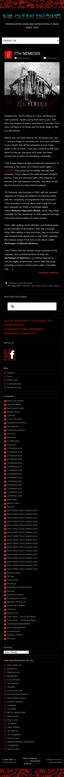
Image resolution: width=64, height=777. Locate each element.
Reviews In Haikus (15, 595)
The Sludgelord (14, 735)
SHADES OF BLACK (16, 602)
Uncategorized (13, 631)
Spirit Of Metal (13, 727)
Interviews (11, 437)
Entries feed (12, 380)
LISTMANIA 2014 (14, 456)
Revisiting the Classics (17, 598)
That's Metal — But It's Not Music (21, 617)
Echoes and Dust (14, 691)
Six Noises (12, 723)
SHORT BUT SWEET (16, 605)
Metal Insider (13, 716)
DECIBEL (11, 687)
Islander (20, 283)
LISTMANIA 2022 (14, 485)
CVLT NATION (13, 680)
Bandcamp (12, 669)
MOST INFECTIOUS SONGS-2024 (22, 565)
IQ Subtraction (13, 441)
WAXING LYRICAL (15, 635)
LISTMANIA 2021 (14, 481)
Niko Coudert (47, 286)
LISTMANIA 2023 (14, 489)
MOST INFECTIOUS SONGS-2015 (22, 532)
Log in (10, 376)
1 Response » (52, 58)
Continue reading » (49, 272)
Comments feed (14, 384)
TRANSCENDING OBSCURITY (21, 742)
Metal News (12, 500)
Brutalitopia (12, 676)
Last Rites (11, 709)
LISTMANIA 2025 (14, 496)
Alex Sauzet (36, 286)
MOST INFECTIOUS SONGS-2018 (22, 543)
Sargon (57, 286)
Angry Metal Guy (14, 665)
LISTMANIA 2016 (14, 463)
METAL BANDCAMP (16, 712)
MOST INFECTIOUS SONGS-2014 (22, 529)
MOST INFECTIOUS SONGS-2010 (22, 514)
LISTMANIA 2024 (14, 492)
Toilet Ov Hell (13, 738)
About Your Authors (15, 401)
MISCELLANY (13, 503)
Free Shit (11, 434)
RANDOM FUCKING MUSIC (19, 587)
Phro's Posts (12, 580)
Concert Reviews (14, 419)
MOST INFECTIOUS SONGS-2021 (22, 554)
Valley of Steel (13, 749)
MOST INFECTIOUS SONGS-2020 (22, 551)
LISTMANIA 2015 (14, 459)
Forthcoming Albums (16, 430)
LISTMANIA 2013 (14, 452)
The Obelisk (12, 731)
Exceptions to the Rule (17, 423)
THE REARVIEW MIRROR (18, 624)
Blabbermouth (13, 672)
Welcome (11, 638)
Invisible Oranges (15, 702)
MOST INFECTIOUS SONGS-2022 (22, 558)
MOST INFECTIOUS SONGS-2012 (22, 521)
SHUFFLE (11, 609)
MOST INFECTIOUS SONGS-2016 (22, 536)
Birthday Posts (13, 412)
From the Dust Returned (18, 694)
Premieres (11, 584)
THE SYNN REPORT (16, 628)
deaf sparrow (13, 683)
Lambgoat (11, 705)
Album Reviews (24, 58)
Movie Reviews (14, 573)
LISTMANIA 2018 (14, 470)
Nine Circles (12, 720)
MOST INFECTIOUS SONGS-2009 (22, 510)
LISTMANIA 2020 (14, 477)
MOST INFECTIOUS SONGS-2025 (22, 569)
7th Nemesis (26, 286)
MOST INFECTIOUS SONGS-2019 (22, 547)
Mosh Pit (11, 507)
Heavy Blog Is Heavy (16, 698)
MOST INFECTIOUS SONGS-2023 (22, 562)
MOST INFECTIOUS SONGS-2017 (22, 540)
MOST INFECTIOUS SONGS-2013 (22, 525)
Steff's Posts (12, 613)
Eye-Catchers (13, 426)
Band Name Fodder (15, 408)
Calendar (11, 415)
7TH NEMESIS (27, 53)
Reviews (11, 591)
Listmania (11, 445)
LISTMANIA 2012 (14, 448)
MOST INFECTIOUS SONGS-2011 (22, 518)
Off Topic (11, 576)
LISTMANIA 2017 (14, 467)
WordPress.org (14, 387)
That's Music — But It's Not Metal (21, 620)
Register (11, 373)
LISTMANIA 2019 (14, 474)
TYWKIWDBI (12, 745)
